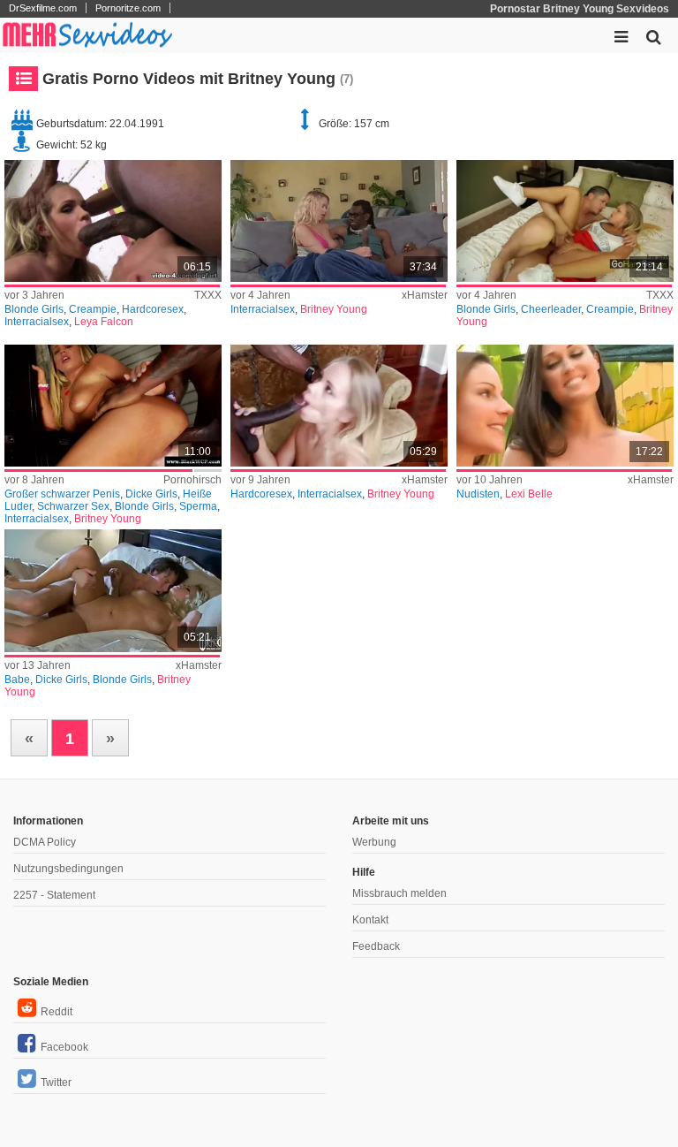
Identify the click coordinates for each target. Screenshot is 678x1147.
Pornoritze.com (128, 8)
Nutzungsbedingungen (68, 868)
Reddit (56, 1012)
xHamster (425, 295)
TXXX (208, 295)
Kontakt (370, 920)
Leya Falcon (103, 321)
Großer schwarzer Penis (62, 494)
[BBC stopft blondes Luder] (113, 406)
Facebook (64, 1047)
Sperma (198, 506)
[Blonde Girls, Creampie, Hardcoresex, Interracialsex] (113, 221)
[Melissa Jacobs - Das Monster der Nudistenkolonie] (565, 406)
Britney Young (333, 309)
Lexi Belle (529, 494)
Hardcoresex (153, 309)
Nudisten (478, 494)
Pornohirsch (192, 480)
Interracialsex (36, 321)
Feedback (376, 946)
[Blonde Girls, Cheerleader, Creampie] (565, 221)
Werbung (374, 842)
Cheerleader (551, 309)
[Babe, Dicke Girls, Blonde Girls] (113, 590)
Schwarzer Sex (73, 506)
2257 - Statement (54, 895)
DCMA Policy (44, 842)
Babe (17, 679)
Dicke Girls (151, 494)
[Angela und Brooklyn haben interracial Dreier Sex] (339, 221)
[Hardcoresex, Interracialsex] (339, 406)
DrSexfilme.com (43, 8)
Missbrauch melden (399, 893)
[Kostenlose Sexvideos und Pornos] (88, 35)
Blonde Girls (34, 309)
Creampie (93, 309)
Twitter (56, 1082)
